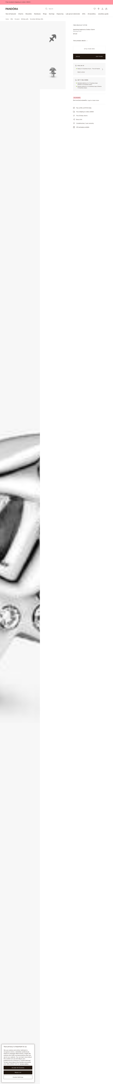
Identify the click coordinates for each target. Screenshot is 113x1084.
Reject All (18, 1072)
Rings (45, 14)
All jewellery (92, 14)
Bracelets (29, 14)
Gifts (83, 14)
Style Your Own (89, 48)
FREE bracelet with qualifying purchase (17, 2)
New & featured (11, 14)
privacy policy (24, 1064)
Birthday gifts (24, 19)
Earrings (51, 14)
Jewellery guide (103, 14)
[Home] (12, 9)
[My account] (102, 9)
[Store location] (98, 9)
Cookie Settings (18, 1077)
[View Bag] (106, 9)
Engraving (60, 14)
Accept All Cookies (18, 1067)
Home (7, 19)
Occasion (17, 19)
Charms (20, 14)
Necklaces (37, 14)
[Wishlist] (95, 9)
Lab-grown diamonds (73, 14)
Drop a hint (79, 119)
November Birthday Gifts (36, 19)
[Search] (46, 9)
